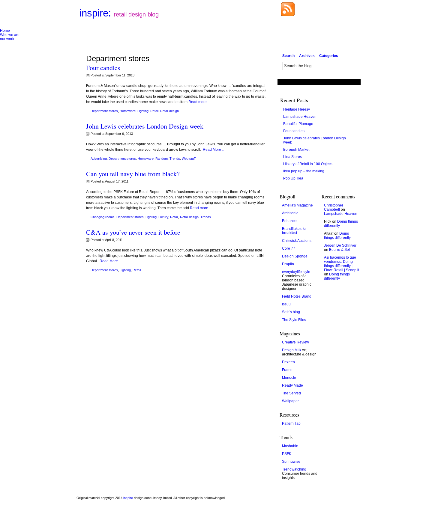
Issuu (286, 304)
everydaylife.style (296, 272)
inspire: (119, 13)
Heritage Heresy (296, 109)
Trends (175, 158)
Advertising (99, 158)
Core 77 (288, 248)
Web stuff (189, 158)
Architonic (290, 213)
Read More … (214, 149)
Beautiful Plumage (298, 124)
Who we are (10, 35)
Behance (289, 221)
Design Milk (291, 350)
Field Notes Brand (296, 296)
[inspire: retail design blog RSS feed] (288, 15)
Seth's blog (291, 312)
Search (288, 56)
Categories (328, 56)
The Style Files (294, 320)
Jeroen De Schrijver (340, 245)
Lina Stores (292, 157)
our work (7, 39)
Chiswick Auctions (296, 241)
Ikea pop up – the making (303, 171)
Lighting (142, 111)
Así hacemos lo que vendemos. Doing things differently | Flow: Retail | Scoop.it (341, 263)
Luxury (163, 217)
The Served (291, 393)
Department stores (104, 111)
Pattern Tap (291, 423)
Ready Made (292, 385)
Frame (287, 370)
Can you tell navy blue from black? (133, 173)
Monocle (289, 378)
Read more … (199, 102)
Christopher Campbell (333, 207)
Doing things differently (337, 235)
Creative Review (295, 342)
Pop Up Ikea (293, 178)
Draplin (288, 264)
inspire (128, 498)
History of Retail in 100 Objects (308, 164)
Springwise (291, 461)
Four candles (103, 67)
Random (161, 158)
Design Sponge (295, 256)
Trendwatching (294, 469)
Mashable (290, 446)
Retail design (169, 111)
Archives (307, 56)
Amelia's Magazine (297, 205)
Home (5, 30)
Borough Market (296, 149)
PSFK (286, 454)
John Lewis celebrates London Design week (144, 126)
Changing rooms (103, 217)
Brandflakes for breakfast (294, 231)
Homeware (128, 111)
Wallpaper (290, 401)
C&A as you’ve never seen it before (133, 232)
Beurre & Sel (339, 250)
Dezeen (288, 362)
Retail (154, 111)
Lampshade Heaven (299, 116)
